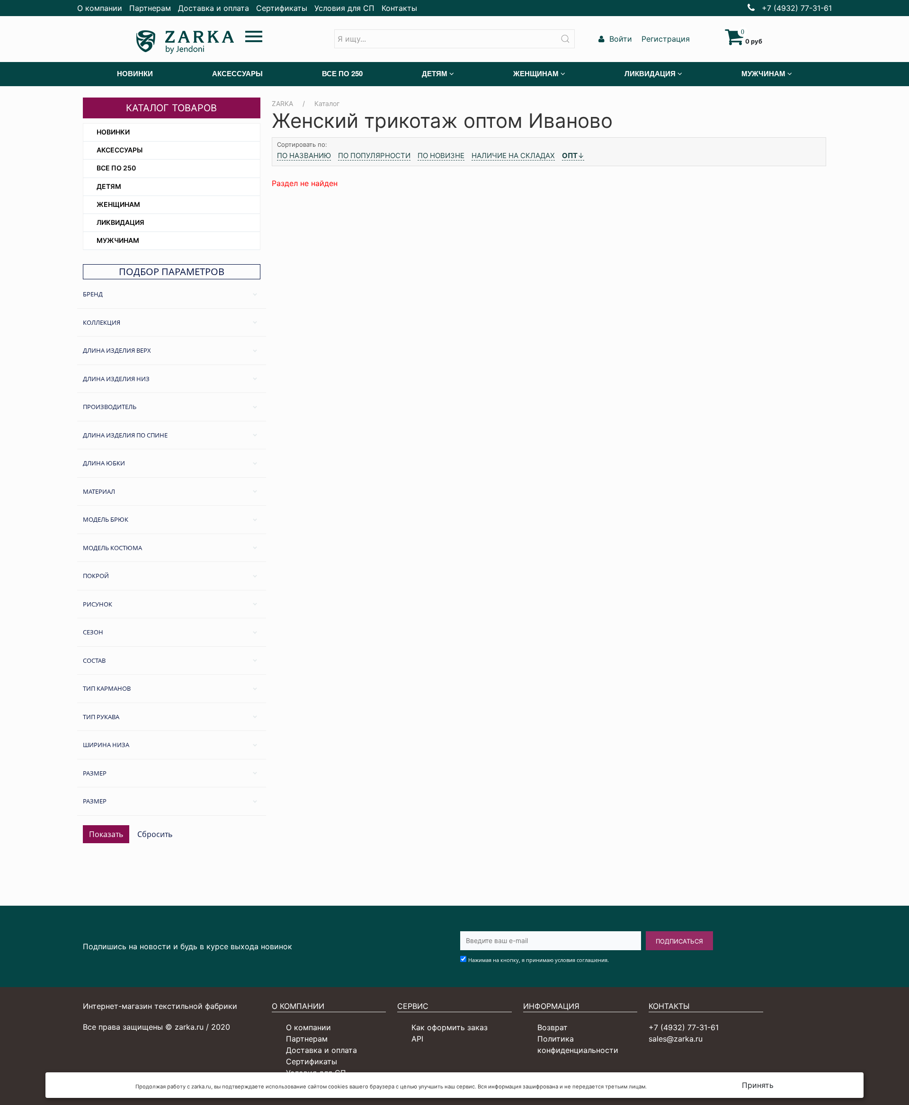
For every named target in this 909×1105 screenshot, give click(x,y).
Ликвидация (120, 222)
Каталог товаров (171, 108)
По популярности (374, 155)
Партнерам (150, 8)
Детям (109, 186)
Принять (758, 1085)
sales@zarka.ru (676, 1038)
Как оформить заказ (449, 1027)
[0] (734, 41)
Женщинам (118, 204)
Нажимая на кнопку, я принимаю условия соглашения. (538, 959)
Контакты (399, 8)
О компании (99, 8)
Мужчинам (118, 240)
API (417, 1038)
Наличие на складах (513, 155)
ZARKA (282, 103)
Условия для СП (344, 8)
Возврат (552, 1027)
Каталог (326, 103)
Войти (619, 39)
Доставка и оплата (213, 8)
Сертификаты (281, 8)
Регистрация (664, 39)
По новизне (441, 155)
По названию (304, 155)
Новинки (113, 132)
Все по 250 (116, 168)
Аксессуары (120, 150)
